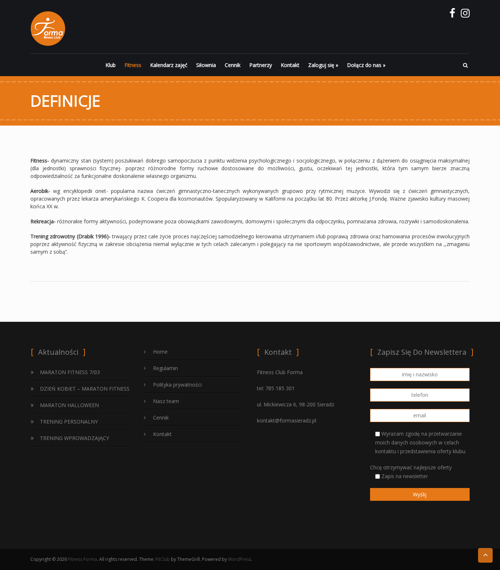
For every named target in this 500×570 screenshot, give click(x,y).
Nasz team (166, 401)
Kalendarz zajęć (168, 65)
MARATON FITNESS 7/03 (70, 372)
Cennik (232, 65)
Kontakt (290, 65)
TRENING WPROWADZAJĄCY (74, 438)
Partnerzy (260, 65)
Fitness (132, 65)
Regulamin (165, 368)
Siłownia (206, 65)
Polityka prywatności (177, 384)
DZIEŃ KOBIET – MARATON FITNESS (85, 388)
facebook (452, 15)
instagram (465, 15)
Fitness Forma (82, 559)
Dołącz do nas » (366, 65)
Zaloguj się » (323, 65)
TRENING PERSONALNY (69, 421)
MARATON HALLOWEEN (69, 405)
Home (160, 351)
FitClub (163, 559)
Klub (110, 65)
